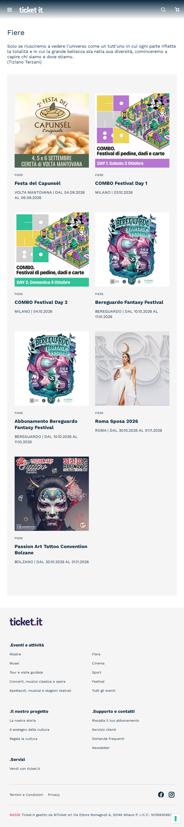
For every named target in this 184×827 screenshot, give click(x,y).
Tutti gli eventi (103, 690)
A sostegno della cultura (29, 729)
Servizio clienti (104, 729)
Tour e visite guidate (26, 672)
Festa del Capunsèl (38, 183)
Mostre (15, 654)
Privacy (54, 795)
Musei (14, 663)
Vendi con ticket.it (25, 768)
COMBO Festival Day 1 (121, 183)
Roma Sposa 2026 (116, 421)
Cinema (98, 663)
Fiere (19, 175)
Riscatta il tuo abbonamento (115, 720)
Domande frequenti (108, 739)
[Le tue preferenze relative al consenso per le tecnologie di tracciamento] (175, 818)
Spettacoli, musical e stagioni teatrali (40, 690)
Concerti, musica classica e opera (37, 681)
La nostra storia (23, 720)
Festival (98, 681)
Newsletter (101, 748)
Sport (96, 672)
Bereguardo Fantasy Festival (129, 302)
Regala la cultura (23, 739)
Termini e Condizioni (26, 795)
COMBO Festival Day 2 (41, 302)
